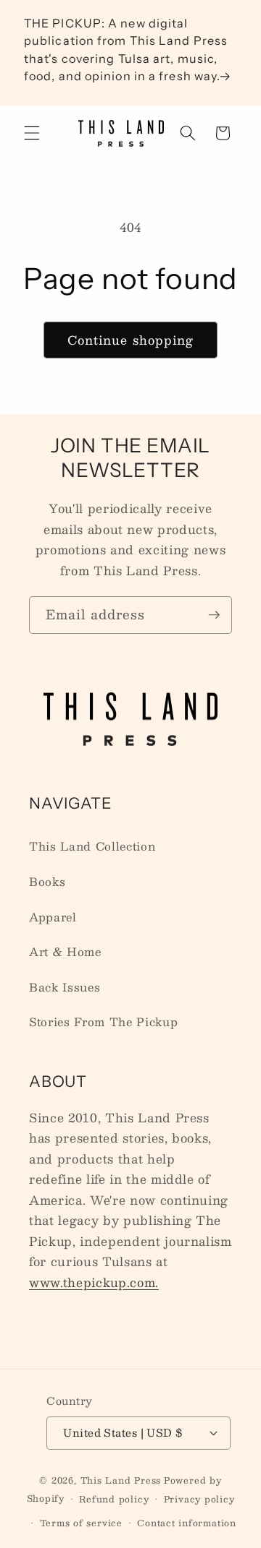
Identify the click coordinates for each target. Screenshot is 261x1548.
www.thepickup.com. (94, 1282)
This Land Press (121, 1480)
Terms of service (81, 1522)
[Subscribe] (213, 615)
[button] (31, 133)
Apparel (53, 917)
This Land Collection (92, 846)
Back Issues (64, 987)
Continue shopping (130, 340)
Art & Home (65, 951)
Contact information (186, 1522)
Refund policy (114, 1499)
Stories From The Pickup (103, 1021)
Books (47, 881)
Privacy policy (199, 1499)
